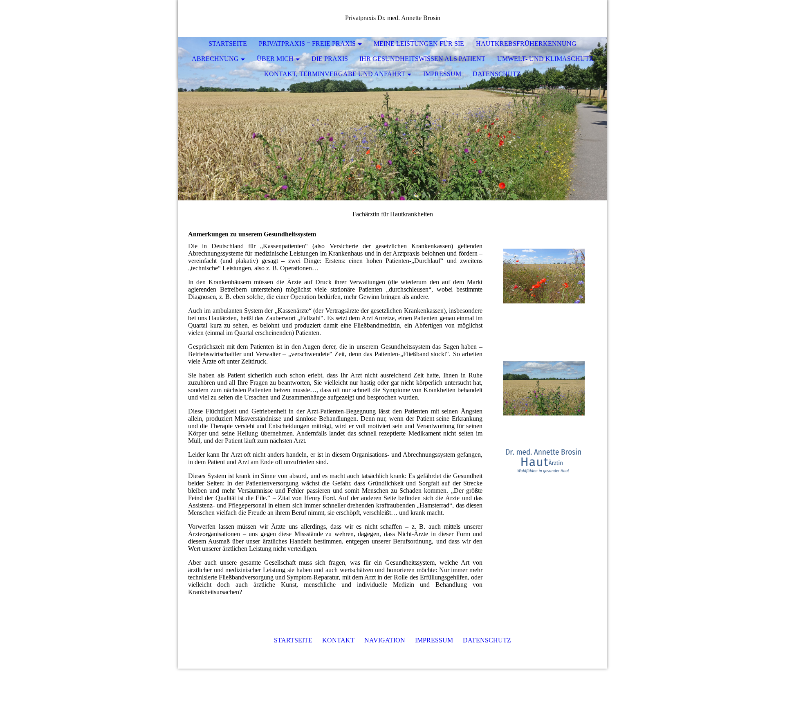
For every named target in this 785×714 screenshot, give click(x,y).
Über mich (275, 58)
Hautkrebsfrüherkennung (526, 43)
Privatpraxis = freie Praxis (307, 43)
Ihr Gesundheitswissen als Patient (422, 58)
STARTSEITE (293, 640)
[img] (392, 118)
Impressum (442, 73)
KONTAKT (338, 640)
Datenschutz (497, 73)
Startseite (228, 43)
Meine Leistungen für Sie (419, 43)
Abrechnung (215, 58)
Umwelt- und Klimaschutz (545, 58)
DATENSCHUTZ (487, 640)
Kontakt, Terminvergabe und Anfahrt (334, 73)
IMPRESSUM (434, 640)
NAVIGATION (384, 640)
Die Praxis (330, 58)
